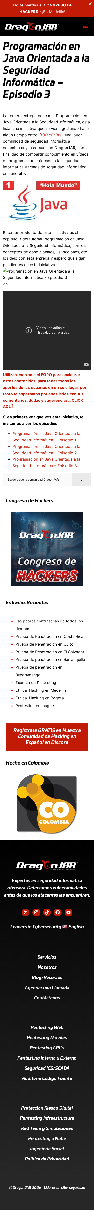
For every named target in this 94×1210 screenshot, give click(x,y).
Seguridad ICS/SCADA (47, 1068)
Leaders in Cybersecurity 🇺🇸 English (47, 927)
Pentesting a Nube (47, 1139)
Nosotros (47, 967)
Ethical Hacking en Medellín (40, 690)
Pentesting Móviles (47, 1038)
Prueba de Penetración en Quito (44, 644)
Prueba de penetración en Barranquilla (50, 659)
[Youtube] (68, 912)
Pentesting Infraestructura (47, 1118)
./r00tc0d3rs (50, 134)
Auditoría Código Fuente (47, 1079)
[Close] (90, 4)
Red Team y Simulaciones (47, 1129)
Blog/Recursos (47, 978)
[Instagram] (36, 912)
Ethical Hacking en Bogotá (39, 698)
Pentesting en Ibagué (34, 705)
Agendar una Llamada (47, 988)
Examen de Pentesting (35, 682)
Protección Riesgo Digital (47, 1108)
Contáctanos (47, 998)
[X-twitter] (25, 912)
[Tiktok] (47, 912)
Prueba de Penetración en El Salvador (49, 651)
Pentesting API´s (47, 1048)
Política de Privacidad (47, 1159)
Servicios (47, 957)
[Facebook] (57, 912)
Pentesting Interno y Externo (47, 1058)
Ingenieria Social (47, 1149)
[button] (85, 26)
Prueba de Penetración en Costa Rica (49, 636)
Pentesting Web (47, 1028)
